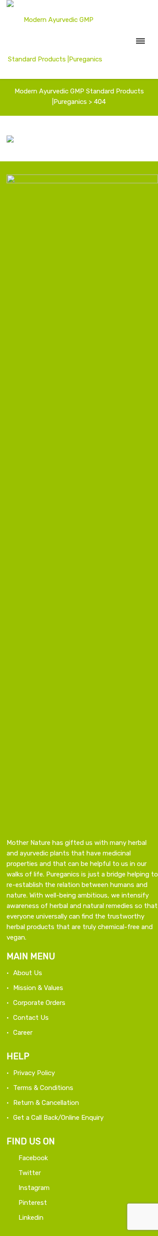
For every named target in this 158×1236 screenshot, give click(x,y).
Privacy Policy (34, 1073)
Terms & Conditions (43, 1088)
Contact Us (31, 1018)
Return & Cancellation (46, 1103)
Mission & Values (38, 988)
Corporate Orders (39, 1003)
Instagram (34, 1188)
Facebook (33, 1158)
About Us (27, 973)
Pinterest (32, 1203)
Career (22, 1033)
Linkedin (30, 1218)
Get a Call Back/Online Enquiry (58, 1118)
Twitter (29, 1173)
